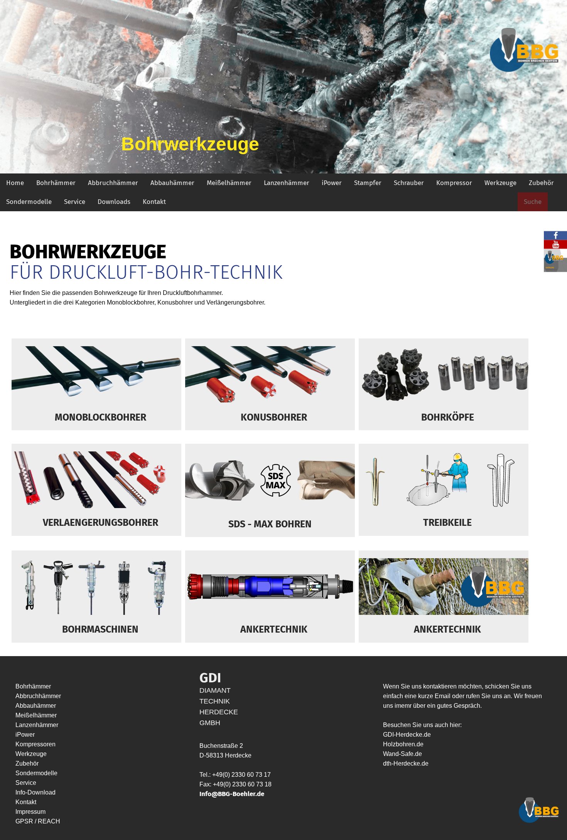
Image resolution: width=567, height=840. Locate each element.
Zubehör (541, 183)
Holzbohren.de (403, 744)
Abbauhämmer (172, 183)
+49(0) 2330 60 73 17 (241, 774)
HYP (68, 821)
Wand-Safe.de (402, 754)
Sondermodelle (29, 202)
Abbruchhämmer (113, 183)
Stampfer (367, 183)
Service (74, 202)
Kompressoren (35, 744)
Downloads (114, 202)
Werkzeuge (500, 183)
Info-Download (35, 792)
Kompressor (454, 183)
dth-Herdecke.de (406, 763)
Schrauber (409, 183)
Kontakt (154, 202)
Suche (533, 202)
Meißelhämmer (229, 183)
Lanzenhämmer (286, 183)
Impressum (30, 811)
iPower (332, 183)
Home (15, 183)
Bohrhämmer (56, 183)
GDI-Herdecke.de (407, 734)
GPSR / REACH (38, 821)
